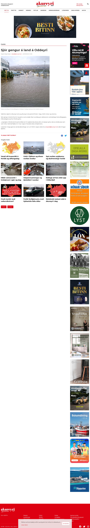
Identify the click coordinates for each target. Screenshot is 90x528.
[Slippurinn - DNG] (79, 479)
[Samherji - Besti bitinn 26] (79, 292)
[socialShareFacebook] (62, 136)
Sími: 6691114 (4, 515)
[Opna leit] (88, 4)
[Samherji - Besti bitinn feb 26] (45, 27)
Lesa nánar (24, 525)
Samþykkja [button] (66, 523)
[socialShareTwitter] (66, 136)
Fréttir (4, 207)
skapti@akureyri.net (16, 54)
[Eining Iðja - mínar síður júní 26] (79, 191)
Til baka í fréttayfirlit (8, 135)
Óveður (10, 207)
